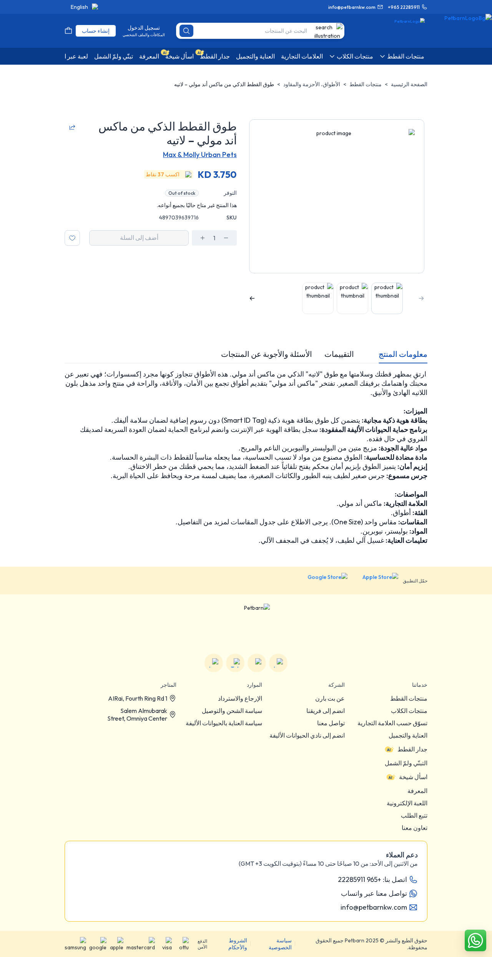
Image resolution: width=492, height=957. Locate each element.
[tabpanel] (246, 457)
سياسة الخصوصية (280, 944)
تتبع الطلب (414, 815)
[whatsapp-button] (475, 940)
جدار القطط (412, 749)
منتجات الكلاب (409, 710)
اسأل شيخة (413, 777)
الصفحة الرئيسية (409, 84)
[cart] (68, 31)
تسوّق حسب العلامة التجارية (392, 723)
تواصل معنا (331, 723)
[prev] (421, 298)
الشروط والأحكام (237, 944)
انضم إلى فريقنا (325, 710)
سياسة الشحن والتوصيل (232, 710)
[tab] (403, 354)
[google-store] (321, 580)
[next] (252, 298)
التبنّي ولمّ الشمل (406, 763)
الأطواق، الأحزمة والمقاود (311, 84)
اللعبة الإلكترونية (407, 803)
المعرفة (417, 791)
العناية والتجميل (408, 735)
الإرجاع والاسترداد (240, 698)
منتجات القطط (365, 84)
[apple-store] (375, 580)
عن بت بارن (330, 698)
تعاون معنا (414, 828)
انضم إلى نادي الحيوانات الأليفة (307, 735)
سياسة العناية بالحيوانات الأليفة (224, 723)
